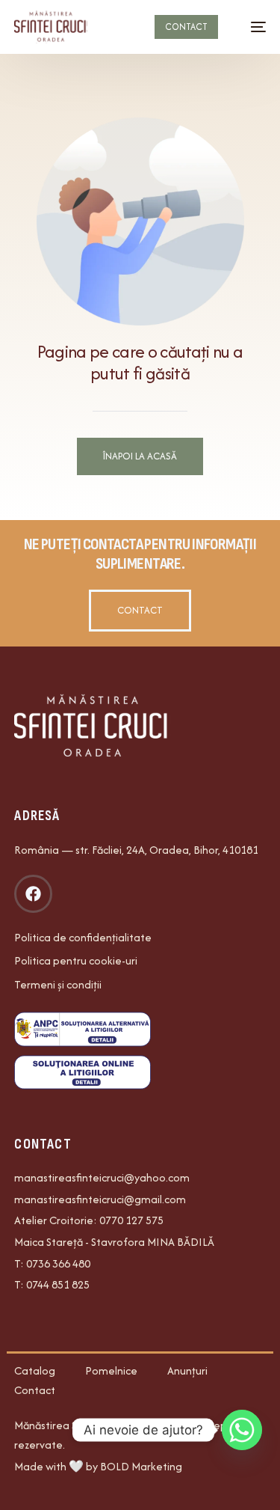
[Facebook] (33, 893)
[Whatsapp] (242, 1430)
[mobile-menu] (251, 26)
